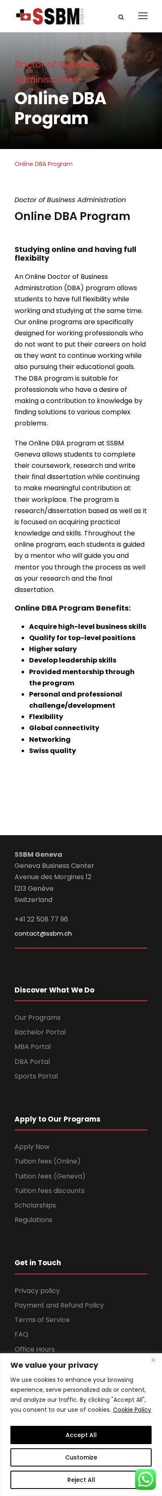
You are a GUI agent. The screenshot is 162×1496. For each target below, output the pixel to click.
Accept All (81, 1435)
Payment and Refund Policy (59, 1305)
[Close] (153, 1360)
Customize (81, 1457)
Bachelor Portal (40, 1032)
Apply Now (32, 1146)
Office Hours (35, 1349)
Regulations (33, 1220)
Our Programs (38, 1017)
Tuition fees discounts (50, 1190)
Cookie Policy (132, 1410)
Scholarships (35, 1205)
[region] (81, 1424)
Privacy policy (37, 1291)
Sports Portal (36, 1076)
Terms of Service (42, 1320)
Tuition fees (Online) (48, 1161)
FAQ (21, 1334)
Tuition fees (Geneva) (50, 1176)
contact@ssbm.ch (43, 933)
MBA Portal (33, 1046)
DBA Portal (32, 1061)
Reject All (81, 1480)
